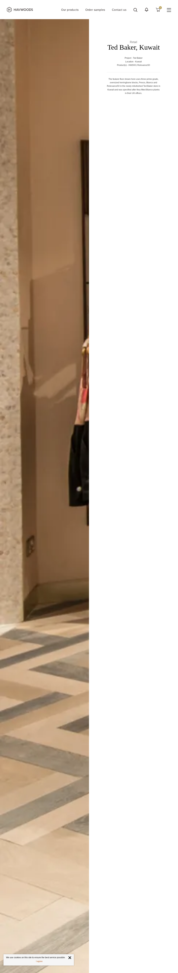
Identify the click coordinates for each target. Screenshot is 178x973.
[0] (158, 9)
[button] (146, 9)
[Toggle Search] (135, 10)
